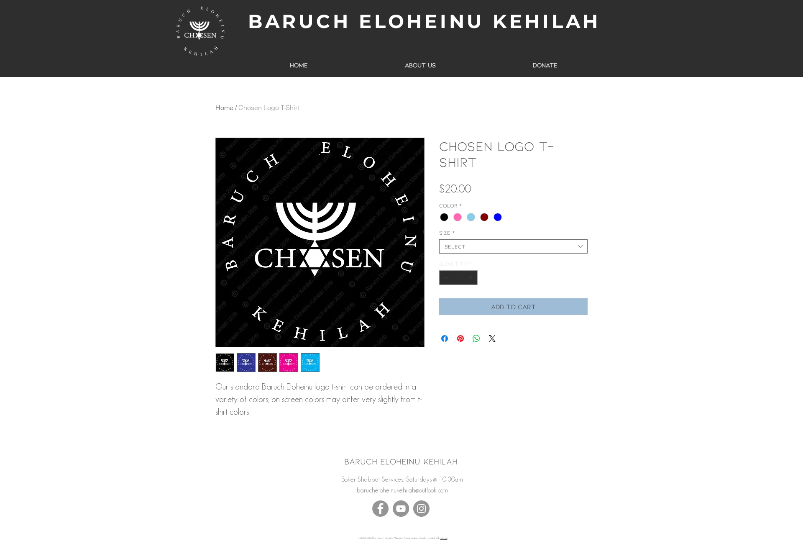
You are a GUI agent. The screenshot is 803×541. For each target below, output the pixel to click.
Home (224, 107)
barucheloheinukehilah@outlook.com (402, 490)
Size (447, 232)
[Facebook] (380, 508)
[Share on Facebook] (445, 338)
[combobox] (513, 246)
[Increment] (472, 278)
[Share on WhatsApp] (476, 338)
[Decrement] (445, 278)
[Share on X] (492, 338)
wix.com (444, 538)
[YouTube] (401, 508)
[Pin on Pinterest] (460, 338)
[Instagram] (421, 508)
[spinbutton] (458, 278)
